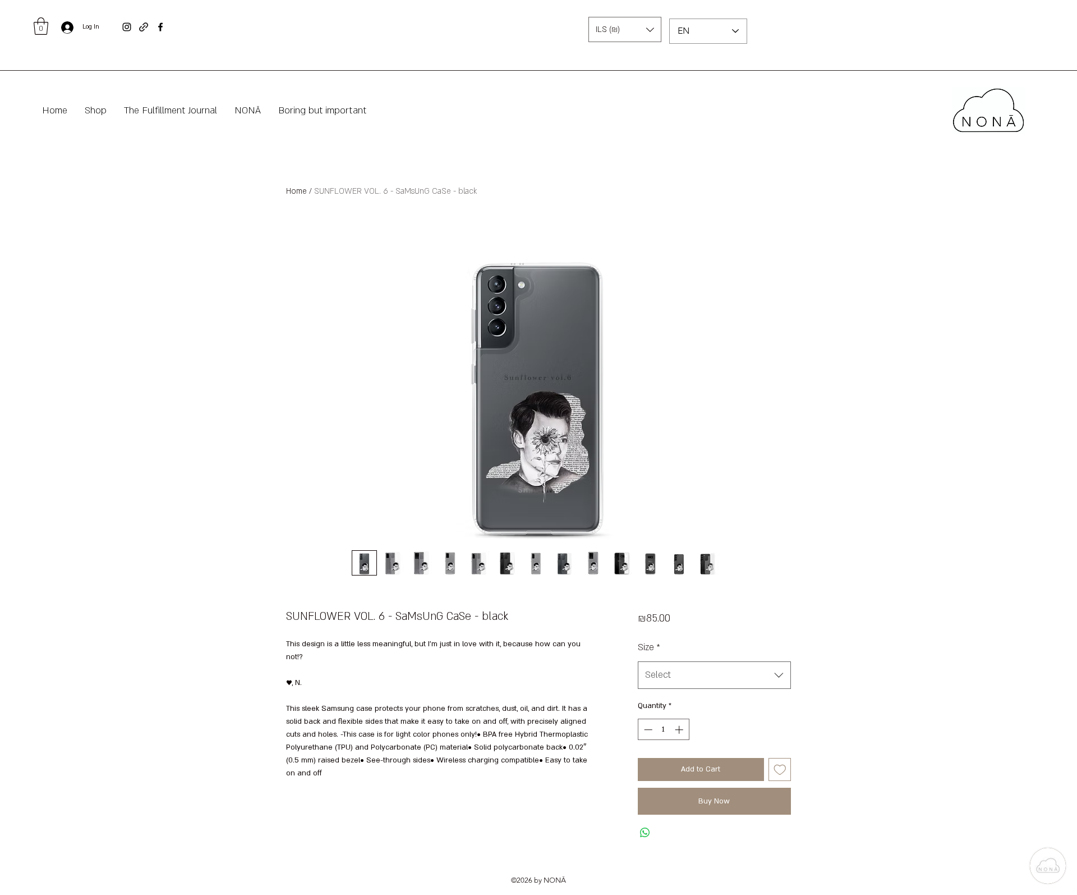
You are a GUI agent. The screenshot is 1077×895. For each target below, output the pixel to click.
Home (296, 191)
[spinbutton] (663, 729)
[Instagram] (126, 27)
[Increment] (680, 729)
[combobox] (714, 675)
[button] (41, 26)
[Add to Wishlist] (779, 769)
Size (649, 647)
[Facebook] (160, 27)
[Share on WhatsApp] (645, 832)
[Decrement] (647, 729)
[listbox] (624, 29)
